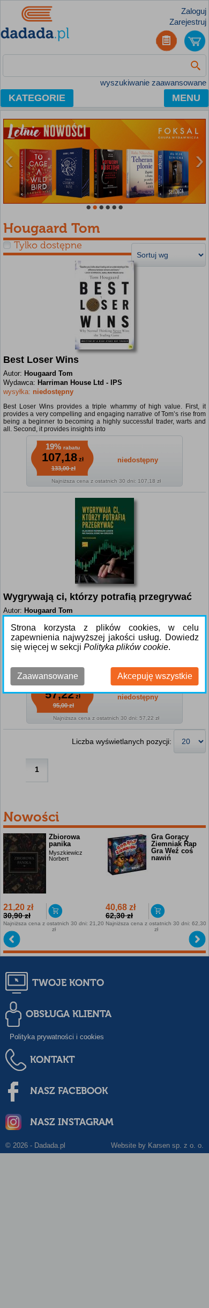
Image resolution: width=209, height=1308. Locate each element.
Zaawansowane (47, 676)
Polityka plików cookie (126, 647)
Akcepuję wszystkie (154, 676)
